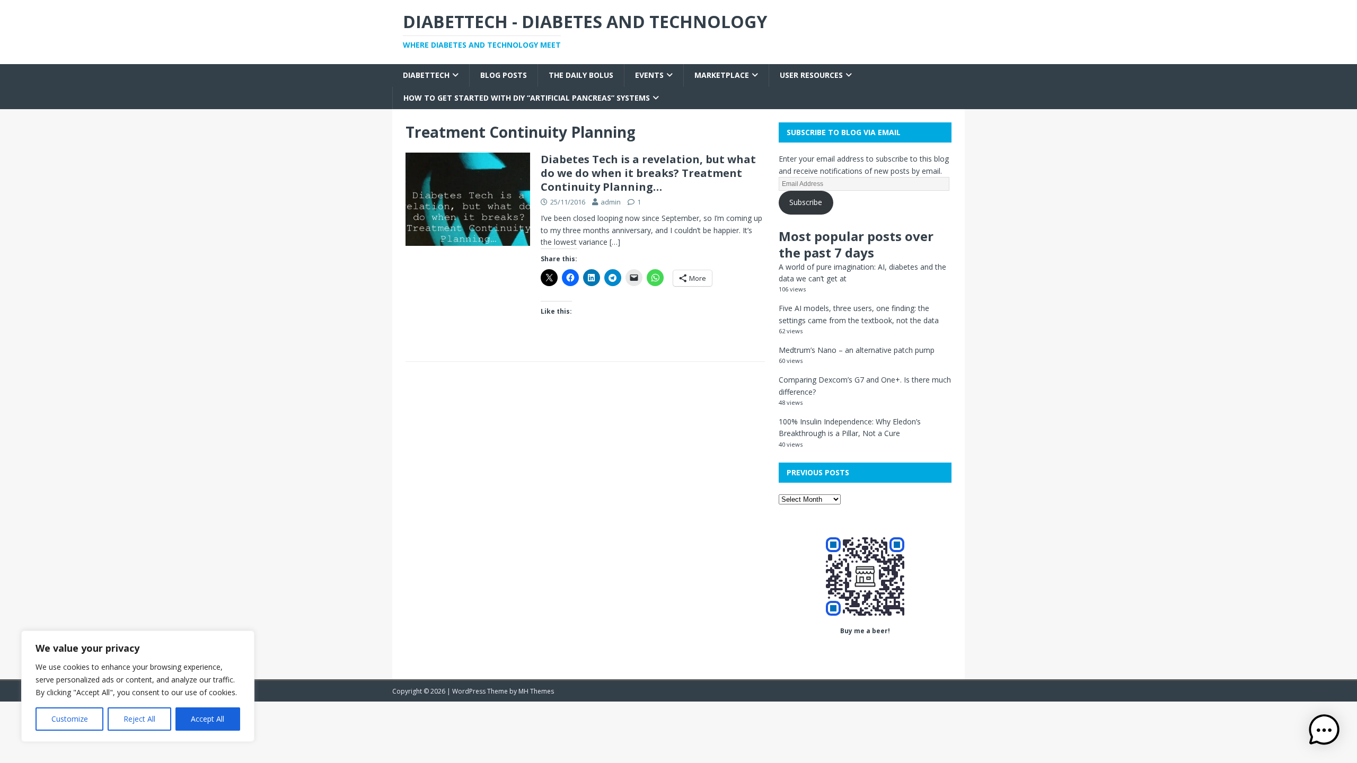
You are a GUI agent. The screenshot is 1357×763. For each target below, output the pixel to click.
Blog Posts (503, 75)
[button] (1324, 730)
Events (649, 75)
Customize (69, 719)
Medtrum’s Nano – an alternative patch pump (857, 350)
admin (611, 202)
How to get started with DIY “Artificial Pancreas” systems (526, 98)
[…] (615, 242)
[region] (137, 686)
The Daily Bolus (581, 75)
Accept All (207, 719)
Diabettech (426, 75)
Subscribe (805, 202)
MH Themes (536, 691)
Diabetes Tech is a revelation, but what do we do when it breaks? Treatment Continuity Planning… (648, 173)
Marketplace (721, 75)
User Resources (811, 75)
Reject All (139, 719)
